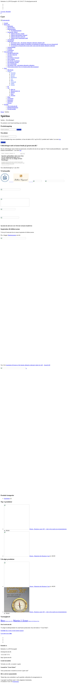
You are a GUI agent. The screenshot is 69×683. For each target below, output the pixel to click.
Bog (3, 620)
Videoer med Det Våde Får (18, 36)
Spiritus (9, 71)
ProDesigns (16, 681)
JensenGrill (10, 41)
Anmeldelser (10, 39)
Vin (8, 88)
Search (19, 129)
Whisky (13, 85)
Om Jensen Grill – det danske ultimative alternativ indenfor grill (27, 42)
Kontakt (6, 104)
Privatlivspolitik (11, 109)
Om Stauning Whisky (13, 62)
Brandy (13, 76)
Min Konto (10, 70)
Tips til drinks (11, 27)
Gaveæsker (10, 98)
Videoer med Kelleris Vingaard (19, 35)
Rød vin (13, 89)
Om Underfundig (12, 64)
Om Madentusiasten (16, 30)
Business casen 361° (9, 621)
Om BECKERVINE (12, 53)
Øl (8, 86)
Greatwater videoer (12, 32)
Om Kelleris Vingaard (13, 57)
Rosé (12, 94)
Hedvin (13, 92)
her (60, 139)
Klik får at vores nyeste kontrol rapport (12, 630)
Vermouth (13, 82)
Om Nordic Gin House (13, 61)
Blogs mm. (7, 24)
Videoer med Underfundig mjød (19, 38)
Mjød (8, 97)
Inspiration (10, 26)
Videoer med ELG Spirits (17, 33)
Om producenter (8, 51)
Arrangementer (11, 47)
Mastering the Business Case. (33, 621)
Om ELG (9, 56)
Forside (6, 23)
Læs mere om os (6, 633)
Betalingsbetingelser (12, 107)
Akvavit (13, 74)
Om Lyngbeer (11, 59)
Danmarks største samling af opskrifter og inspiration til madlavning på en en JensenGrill (34, 44)
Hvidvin (13, 95)
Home (2, 112)
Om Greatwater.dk (12, 106)
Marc (12, 80)
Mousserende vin (15, 91)
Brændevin (14, 77)
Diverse (9, 103)
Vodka (12, 83)
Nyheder (9, 48)
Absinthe (13, 73)
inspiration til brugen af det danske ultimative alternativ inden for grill (24, 365)
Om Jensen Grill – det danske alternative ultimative (20, 65)
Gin (12, 79)
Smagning (10, 101)
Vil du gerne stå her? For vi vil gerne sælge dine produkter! (23, 67)
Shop (5, 68)
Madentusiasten (11, 29)
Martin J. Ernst (20, 620)
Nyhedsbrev (10, 50)
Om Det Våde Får (12, 54)
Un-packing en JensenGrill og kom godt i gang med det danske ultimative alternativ (33, 45)
